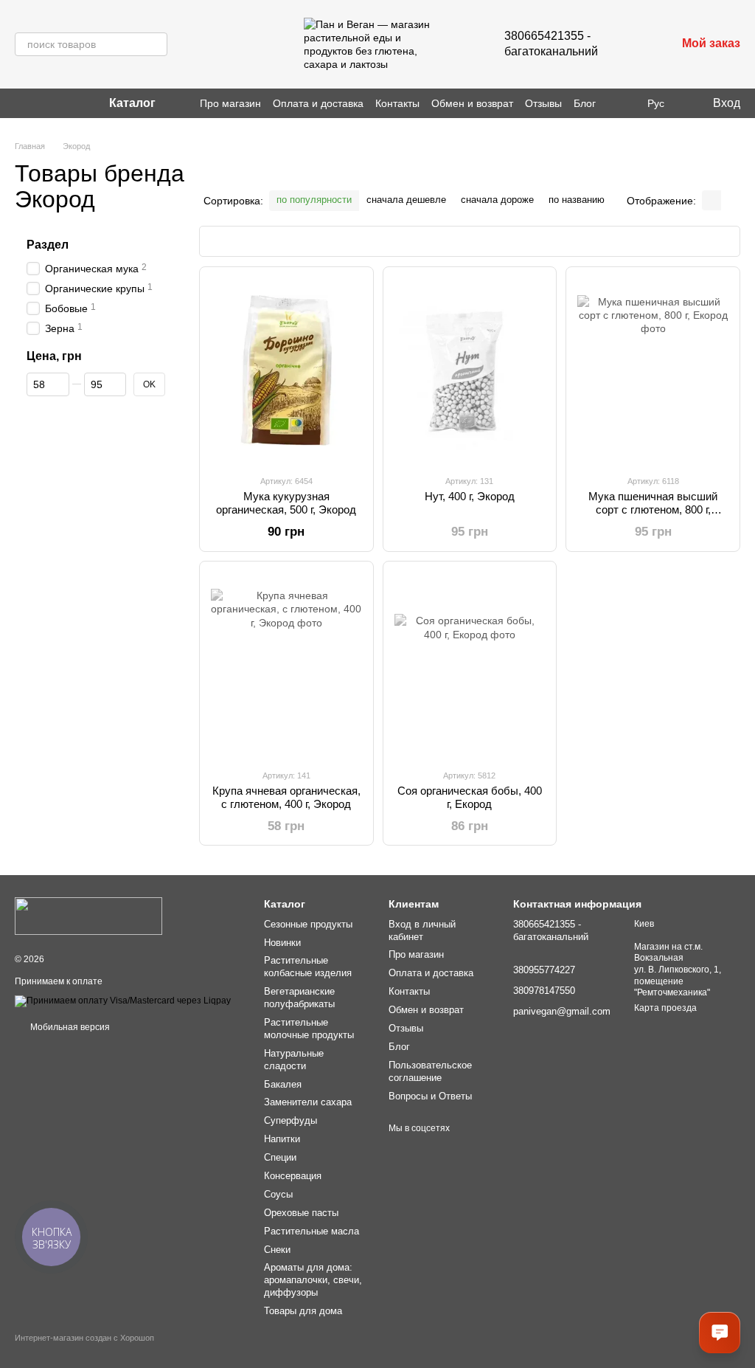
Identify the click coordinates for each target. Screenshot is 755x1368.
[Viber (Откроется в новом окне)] (38, 103)
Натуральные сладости (294, 1059)
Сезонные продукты (308, 924)
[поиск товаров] (155, 44)
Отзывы (543, 103)
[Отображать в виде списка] (730, 200)
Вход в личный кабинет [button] (422, 930)
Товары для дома (303, 1310)
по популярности (314, 199)
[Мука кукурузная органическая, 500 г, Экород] (286, 370)
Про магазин (230, 103)
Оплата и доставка (318, 103)
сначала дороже (497, 199)
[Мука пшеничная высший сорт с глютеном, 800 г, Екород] (652, 370)
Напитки (282, 1138)
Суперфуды (290, 1120)
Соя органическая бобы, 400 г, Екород (469, 797)
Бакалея (283, 1084)
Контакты (397, 103)
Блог (585, 103)
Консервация (292, 1175)
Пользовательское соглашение (430, 1071)
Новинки (282, 942)
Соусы (278, 1194)
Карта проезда (665, 1008)
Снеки (277, 1249)
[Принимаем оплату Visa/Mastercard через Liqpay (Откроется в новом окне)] (123, 1000)
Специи (280, 1157)
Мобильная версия (69, 1027)
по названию (577, 199)
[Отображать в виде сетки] (711, 200)
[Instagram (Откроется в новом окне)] (21, 103)
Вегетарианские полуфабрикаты (299, 997)
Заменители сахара (308, 1102)
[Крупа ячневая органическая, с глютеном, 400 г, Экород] (286, 665)
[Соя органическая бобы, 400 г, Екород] (470, 665)
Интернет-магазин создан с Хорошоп (84, 1337)
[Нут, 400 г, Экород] (470, 370)
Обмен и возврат (472, 103)
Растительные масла (311, 1231)
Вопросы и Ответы (430, 1096)
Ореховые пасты (301, 1212)
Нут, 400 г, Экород (470, 496)
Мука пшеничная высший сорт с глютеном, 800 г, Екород (652, 509)
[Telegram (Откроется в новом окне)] (56, 103)
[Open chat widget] (719, 1332)
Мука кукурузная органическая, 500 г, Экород (286, 503)
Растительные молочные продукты (309, 1028)
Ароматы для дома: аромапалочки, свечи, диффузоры (313, 1280)
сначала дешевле (406, 199)
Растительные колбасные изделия (308, 966)
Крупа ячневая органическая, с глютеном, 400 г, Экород (286, 797)
